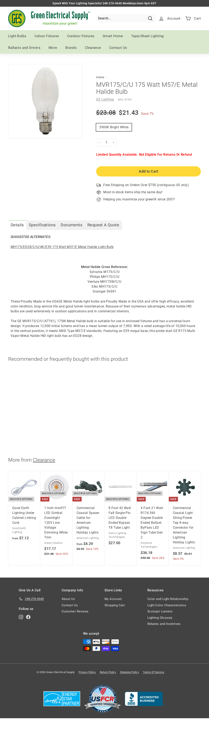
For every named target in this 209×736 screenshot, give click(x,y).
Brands (71, 48)
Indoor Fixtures (46, 36)
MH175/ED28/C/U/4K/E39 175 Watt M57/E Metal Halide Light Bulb (62, 247)
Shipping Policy (129, 672)
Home (100, 77)
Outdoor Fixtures (80, 36)
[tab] (17, 225)
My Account (113, 599)
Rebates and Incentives (164, 624)
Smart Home (113, 36)
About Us (68, 599)
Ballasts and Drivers (24, 48)
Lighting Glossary (159, 618)
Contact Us (118, 48)
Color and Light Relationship (167, 599)
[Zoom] (45, 101)
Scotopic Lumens (159, 611)
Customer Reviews (75, 611)
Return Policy (108, 672)
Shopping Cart (114, 605)
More (53, 48)
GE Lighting (105, 99)
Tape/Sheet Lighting (147, 36)
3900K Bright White (113, 127)
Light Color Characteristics (166, 605)
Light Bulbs (17, 36)
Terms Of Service (153, 672)
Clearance (93, 48)
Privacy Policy (87, 672)
